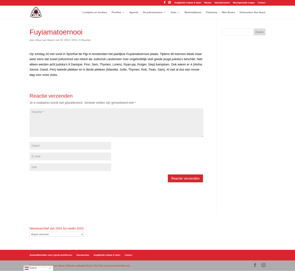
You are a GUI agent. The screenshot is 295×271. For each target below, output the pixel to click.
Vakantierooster (222, 3)
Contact (261, 3)
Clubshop (211, 12)
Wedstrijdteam (193, 12)
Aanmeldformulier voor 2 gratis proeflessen (51, 255)
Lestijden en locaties (95, 12)
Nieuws (207, 3)
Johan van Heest (44, 40)
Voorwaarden (82, 255)
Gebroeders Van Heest (252, 12)
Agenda (133, 12)
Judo (174, 12)
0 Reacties (85, 40)
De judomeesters (153, 12)
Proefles (116, 12)
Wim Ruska (228, 12)
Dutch (33, 268)
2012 (74, 40)
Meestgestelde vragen (244, 3)
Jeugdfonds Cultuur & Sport (187, 3)
